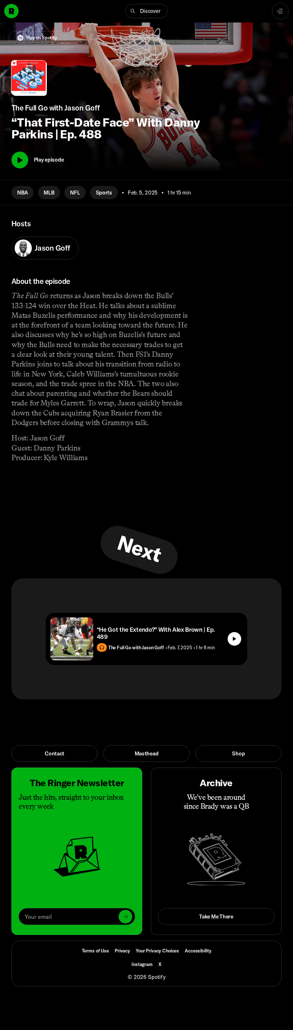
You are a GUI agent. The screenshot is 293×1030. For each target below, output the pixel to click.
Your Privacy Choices (157, 950)
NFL (75, 192)
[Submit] (125, 916)
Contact (54, 753)
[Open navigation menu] (280, 11)
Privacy (122, 950)
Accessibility (198, 950)
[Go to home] (11, 11)
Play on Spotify (41, 37)
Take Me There (216, 916)
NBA (22, 192)
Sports (104, 192)
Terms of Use (95, 950)
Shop (238, 753)
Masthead (147, 753)
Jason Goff (52, 247)
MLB (49, 192)
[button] (146, 11)
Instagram (142, 964)
